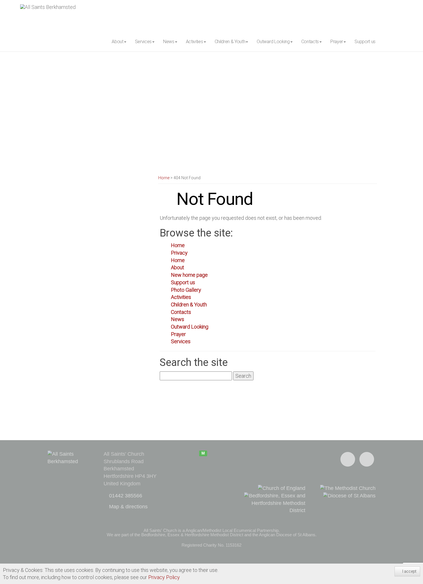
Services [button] (143, 41)
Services (180, 341)
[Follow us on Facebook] (347, 459)
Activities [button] (194, 41)
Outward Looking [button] (273, 41)
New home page (189, 275)
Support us (365, 41)
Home (163, 177)
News (177, 319)
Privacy (179, 253)
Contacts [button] (310, 41)
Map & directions (128, 506)
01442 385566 (125, 496)
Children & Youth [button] (230, 41)
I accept (408, 571)
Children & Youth (189, 304)
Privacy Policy (164, 577)
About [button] (117, 41)
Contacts (181, 312)
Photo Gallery (186, 290)
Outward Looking (189, 327)
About (177, 267)
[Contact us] (366, 459)
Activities (181, 297)
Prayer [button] (336, 41)
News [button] (168, 41)
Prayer (178, 334)
